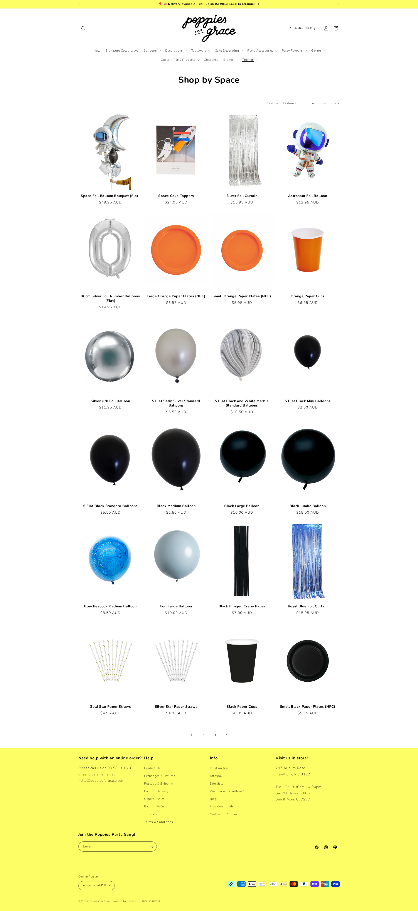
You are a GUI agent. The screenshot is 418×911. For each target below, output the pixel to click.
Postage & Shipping (158, 783)
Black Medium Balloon (176, 506)
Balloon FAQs (154, 806)
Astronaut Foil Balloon (307, 196)
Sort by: (273, 103)
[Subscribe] (152, 847)
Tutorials (150, 814)
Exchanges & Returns (159, 776)
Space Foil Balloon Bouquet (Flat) (110, 196)
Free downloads (222, 806)
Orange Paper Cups (308, 296)
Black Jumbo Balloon (308, 506)
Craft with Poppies (224, 814)
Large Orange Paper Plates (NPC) (176, 296)
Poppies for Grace (100, 901)
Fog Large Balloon (176, 606)
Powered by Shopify (124, 901)
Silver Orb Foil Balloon (110, 401)
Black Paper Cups (241, 706)
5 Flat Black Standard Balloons (110, 506)
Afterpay (216, 776)
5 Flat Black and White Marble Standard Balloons (242, 403)
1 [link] (191, 735)
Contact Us (152, 768)
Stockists (216, 783)
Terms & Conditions (158, 822)
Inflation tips (219, 768)
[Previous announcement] (80, 4)
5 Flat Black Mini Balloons (307, 401)
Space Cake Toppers (176, 196)
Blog (213, 799)
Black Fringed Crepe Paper (242, 606)
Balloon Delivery (156, 791)
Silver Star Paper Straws (176, 706)
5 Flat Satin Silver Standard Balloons (176, 403)
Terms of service (150, 900)
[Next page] (226, 735)
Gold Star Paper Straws (110, 706)
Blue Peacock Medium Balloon (110, 606)
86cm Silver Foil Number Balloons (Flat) (110, 298)
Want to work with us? (227, 791)
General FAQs (154, 799)
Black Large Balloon (241, 506)
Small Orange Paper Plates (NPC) (241, 296)
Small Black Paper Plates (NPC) (307, 706)
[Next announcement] (338, 4)
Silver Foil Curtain (241, 196)
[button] (83, 28)
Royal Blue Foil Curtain (308, 606)
